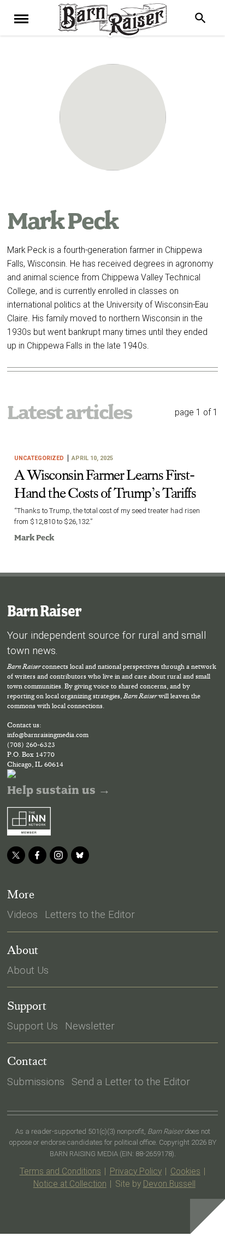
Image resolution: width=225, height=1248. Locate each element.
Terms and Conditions (60, 1171)
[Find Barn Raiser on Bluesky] (80, 855)
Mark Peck (34, 538)
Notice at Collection (69, 1184)
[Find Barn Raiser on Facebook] (37, 855)
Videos (22, 915)
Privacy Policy (136, 1171)
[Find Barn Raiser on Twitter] (16, 855)
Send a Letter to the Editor (131, 1082)
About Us (28, 970)
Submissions (35, 1082)
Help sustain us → (58, 790)
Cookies (185, 1171)
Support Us (32, 1026)
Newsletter (90, 1026)
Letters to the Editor (90, 915)
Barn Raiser (44, 611)
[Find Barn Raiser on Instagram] (59, 855)
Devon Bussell (169, 1184)
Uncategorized (39, 458)
